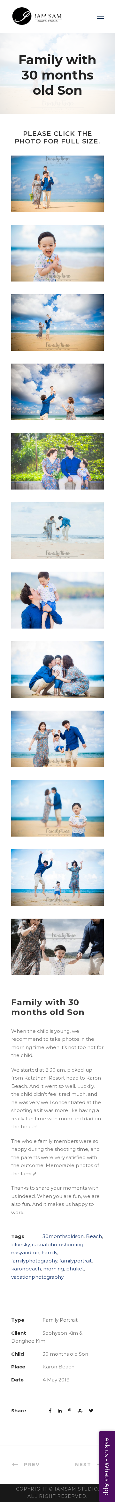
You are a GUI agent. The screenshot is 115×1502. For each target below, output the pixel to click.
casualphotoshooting (57, 1244)
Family (49, 1252)
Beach (94, 1236)
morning (53, 1269)
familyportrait (75, 1261)
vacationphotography (37, 1277)
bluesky (20, 1244)
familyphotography (34, 1261)
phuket (75, 1269)
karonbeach (26, 1269)
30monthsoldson (63, 1236)
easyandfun (25, 1252)
